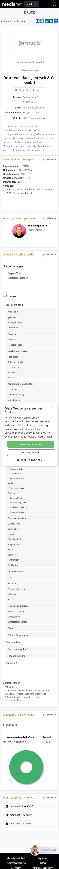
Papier (11, 483)
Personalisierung (16, 394)
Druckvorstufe (13, 642)
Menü (55, 4)
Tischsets (12, 372)
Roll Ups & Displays (18, 606)
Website (17, 118)
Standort (23, 90)
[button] (29, 460)
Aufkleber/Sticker (16, 362)
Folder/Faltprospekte (19, 635)
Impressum (43, 858)
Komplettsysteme (16, 611)
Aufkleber (12, 594)
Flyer (10, 628)
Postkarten (13, 357)
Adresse (17, 97)
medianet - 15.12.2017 (21, 815)
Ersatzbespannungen (17, 622)
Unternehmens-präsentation (29, 62)
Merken (40, 90)
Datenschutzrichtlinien (16, 858)
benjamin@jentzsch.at (34, 107)
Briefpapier (13, 529)
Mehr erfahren (35, 230)
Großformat (13, 327)
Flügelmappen (14, 544)
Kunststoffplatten (17, 498)
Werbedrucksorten (18, 351)
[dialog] (29, 434)
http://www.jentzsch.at (34, 118)
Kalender (12, 377)
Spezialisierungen (13, 266)
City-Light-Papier (17, 488)
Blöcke (11, 549)
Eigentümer (10, 725)
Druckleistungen (14, 304)
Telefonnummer (13, 112)
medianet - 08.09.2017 (21, 806)
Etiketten (12, 583)
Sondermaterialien (17, 478)
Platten (11, 493)
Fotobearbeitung (16, 656)
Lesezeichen (13, 367)
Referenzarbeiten (29, 70)
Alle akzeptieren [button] (30, 444)
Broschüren (14, 334)
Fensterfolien (15, 474)
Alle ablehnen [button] (30, 452)
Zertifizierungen (11, 683)
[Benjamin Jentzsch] (19, 231)
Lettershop (13, 389)
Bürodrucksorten (17, 518)
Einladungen (14, 400)
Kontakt (43, 863)
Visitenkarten (14, 524)
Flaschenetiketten (16, 589)
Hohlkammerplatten (18, 507)
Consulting (11, 663)
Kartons (11, 577)
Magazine (13, 311)
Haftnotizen (13, 560)
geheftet (12, 317)
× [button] (52, 407)
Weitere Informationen (40, 436)
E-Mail (18, 107)
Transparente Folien (18, 469)
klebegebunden (15, 322)
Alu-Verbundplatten (18, 502)
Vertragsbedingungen (16, 863)
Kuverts (11, 534)
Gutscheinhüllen (15, 539)
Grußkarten (13, 565)
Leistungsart (10, 296)
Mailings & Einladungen (20, 384)
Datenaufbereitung (18, 649)
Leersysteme (14, 616)
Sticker (11, 599)
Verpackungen (15, 571)
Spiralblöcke (14, 555)
